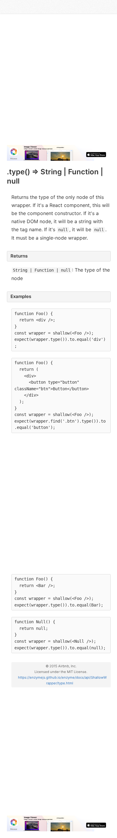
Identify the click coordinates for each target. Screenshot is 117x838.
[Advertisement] (58, 81)
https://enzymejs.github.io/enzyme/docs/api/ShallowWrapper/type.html (62, 680)
